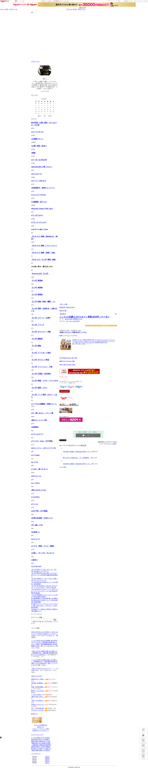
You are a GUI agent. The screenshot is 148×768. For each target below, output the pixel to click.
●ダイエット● (36, 476)
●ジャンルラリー (37, 434)
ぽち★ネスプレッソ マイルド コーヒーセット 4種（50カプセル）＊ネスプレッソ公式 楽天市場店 (44, 605)
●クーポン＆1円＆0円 (39, 160)
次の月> (50, 115)
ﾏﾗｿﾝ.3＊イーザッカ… (38, 710)
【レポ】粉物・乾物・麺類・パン (43, 301)
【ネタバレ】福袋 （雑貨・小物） (43, 253)
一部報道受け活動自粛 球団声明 (41, 745)
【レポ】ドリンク (37, 325)
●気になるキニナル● (38, 490)
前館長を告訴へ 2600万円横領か (41, 746)
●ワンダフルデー (37, 215)
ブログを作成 (139, 1)
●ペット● (34, 504)
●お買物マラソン (37, 139)
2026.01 (47, 759)
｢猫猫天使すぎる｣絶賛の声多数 (40, 743)
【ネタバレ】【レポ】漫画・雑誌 (43, 259)
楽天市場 (145, 1)
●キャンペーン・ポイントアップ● (43, 448)
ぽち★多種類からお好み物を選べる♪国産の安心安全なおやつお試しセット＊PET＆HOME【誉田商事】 (44, 600)
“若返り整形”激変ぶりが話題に (40, 750)
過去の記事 (143, 742)
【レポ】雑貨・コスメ (39, 388)
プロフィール (13, 9)
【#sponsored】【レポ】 (40, 273)
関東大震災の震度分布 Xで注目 (40, 741)
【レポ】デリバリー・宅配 (41, 332)
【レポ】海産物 (37, 287)
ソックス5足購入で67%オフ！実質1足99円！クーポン (84, 317)
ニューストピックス (37, 734)
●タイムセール (36, 174)
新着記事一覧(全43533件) (67, 307)
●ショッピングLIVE (38, 195)
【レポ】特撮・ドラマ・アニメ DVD (44, 381)
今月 (45, 115)
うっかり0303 (35, 640)
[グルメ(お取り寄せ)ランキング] (74, 405)
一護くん (34, 651)
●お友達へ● (35, 532)
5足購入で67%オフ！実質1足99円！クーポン (73, 332)
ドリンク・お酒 (20, 1)
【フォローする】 (71, 9)
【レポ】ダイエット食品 (40, 360)
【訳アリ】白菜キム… (38, 700)
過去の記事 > (63, 310)
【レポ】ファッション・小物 (41, 367)
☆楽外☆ (34, 560)
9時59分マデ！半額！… (38, 679)
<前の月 (39, 115)
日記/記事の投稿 (36, 566)
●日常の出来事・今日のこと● (42, 518)
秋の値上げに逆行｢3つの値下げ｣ (41, 748)
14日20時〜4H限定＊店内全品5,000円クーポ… (77, 464)
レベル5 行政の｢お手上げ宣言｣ (40, 737)
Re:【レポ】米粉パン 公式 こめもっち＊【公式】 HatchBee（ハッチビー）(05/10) (44, 633)
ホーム (2, 9)
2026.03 (47, 756)
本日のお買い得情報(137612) (73, 319)
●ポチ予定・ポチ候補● (39, 511)
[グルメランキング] (64, 405)
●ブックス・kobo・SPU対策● (42, 441)
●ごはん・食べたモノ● (39, 469)
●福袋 (33, 153)
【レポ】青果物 (37, 294)
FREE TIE (34, 632)
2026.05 (34, 761)
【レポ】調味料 (37, 339)
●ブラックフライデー (39, 222)
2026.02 (47, 758)
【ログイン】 (81, 9)
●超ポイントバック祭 (39, 420)
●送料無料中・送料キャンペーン (43, 188)
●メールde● (35, 455)
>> (127, 1)
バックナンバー (36, 753)
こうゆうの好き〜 (36, 694)
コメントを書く (112, 443)
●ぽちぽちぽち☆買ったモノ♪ (42, 167)
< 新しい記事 (63, 304)
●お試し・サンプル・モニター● (42, 553)
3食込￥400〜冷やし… (38, 696)
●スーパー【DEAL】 (39, 181)
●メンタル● (35, 483)
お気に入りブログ (36, 676)
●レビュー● (35, 539)
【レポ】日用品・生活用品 (41, 374)
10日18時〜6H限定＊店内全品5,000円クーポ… (77, 451)
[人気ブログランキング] (65, 412)
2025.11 (47, 763)
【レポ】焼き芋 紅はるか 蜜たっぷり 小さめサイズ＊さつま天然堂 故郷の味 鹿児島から (44, 575)
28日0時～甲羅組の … (38, 683)
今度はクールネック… (38, 704)
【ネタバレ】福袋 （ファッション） (44, 245)
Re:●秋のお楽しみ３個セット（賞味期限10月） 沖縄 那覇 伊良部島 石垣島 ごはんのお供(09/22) (44, 661)
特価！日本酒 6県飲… (38, 687)
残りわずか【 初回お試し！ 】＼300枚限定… (76, 457)
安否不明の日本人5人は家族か (40, 739)
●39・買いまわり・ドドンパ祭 (42, 413)
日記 (6, 9)
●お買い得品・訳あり (39, 146)
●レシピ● (34, 462)
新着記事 (143, 753)
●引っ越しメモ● (37, 525)
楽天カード (34, 714)
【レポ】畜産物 (37, 280)
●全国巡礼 (35, 427)
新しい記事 (143, 748)
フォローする (143, 737)
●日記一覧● (63, 377)
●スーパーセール (37, 132)
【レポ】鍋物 (36, 346)
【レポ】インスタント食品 (41, 353)
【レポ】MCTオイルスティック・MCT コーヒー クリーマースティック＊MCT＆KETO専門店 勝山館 (44, 591)
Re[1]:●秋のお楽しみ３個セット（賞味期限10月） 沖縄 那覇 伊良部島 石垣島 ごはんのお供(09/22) (44, 652)
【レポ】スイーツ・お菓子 (41, 318)
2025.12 (47, 761)
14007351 (81, 7)
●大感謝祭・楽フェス (39, 202)
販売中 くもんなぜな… (38, 691)
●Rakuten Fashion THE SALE (42, 208)
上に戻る (143, 758)
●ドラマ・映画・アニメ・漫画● (42, 546)
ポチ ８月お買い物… (38, 708)
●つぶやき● (35, 497)
